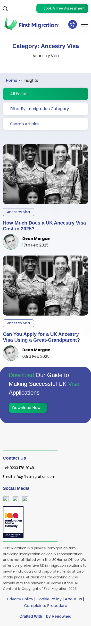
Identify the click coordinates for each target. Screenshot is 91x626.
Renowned (62, 616)
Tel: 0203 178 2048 (18, 467)
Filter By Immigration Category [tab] (39, 109)
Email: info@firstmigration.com (29, 476)
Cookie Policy (49, 599)
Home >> (14, 80)
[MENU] (84, 24)
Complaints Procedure (45, 605)
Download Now (26, 407)
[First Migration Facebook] (6, 499)
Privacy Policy (20, 599)
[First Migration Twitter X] (15, 499)
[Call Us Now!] (72, 24)
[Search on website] (5, 8)
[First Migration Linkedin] (25, 499)
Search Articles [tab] (24, 124)
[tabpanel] (45, 249)
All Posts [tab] (18, 94)
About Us (73, 599)
